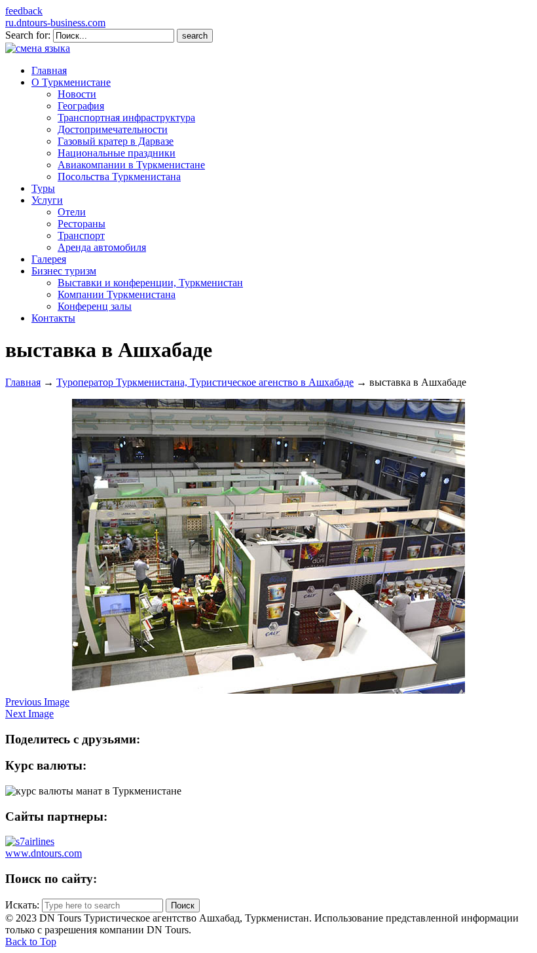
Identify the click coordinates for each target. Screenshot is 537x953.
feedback (24, 10)
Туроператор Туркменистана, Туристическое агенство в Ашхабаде (205, 382)
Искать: (22, 904)
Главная (23, 382)
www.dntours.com (43, 853)
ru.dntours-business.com (55, 22)
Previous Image (37, 701)
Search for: (27, 35)
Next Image (29, 713)
